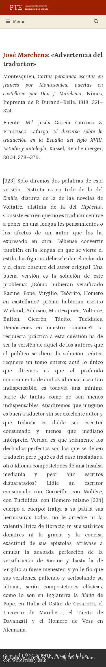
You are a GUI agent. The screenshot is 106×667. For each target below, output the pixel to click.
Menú (18, 21)
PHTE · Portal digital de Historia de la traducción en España (45, 656)
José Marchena (25, 55)
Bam (42, 660)
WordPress (22, 660)
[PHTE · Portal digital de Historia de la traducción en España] (53, 7)
